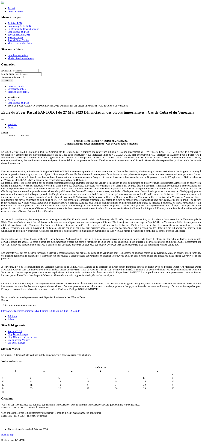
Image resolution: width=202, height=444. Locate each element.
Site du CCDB (15, 331)
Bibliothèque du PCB (18, 31)
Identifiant (6, 70)
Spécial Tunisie (15, 37)
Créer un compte (16, 86)
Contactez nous (15, 11)
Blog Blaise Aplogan (18, 334)
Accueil (11, 8)
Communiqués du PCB (19, 26)
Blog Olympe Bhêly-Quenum (22, 337)
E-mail (11, 127)
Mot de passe (8, 74)
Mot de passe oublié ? (18, 91)
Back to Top (7, 434)
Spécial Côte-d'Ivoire (18, 40)
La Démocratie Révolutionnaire (23, 29)
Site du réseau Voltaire (19, 340)
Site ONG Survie (16, 342)
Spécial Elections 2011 (19, 34)
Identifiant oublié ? (17, 89)
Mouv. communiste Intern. (21, 43)
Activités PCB (15, 23)
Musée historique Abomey (21, 58)
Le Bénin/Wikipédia (18, 55)
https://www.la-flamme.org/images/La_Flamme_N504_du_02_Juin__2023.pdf (40, 311)
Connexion (7, 80)
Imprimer (12, 124)
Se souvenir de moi (10, 77)
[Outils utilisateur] (2, 119)
